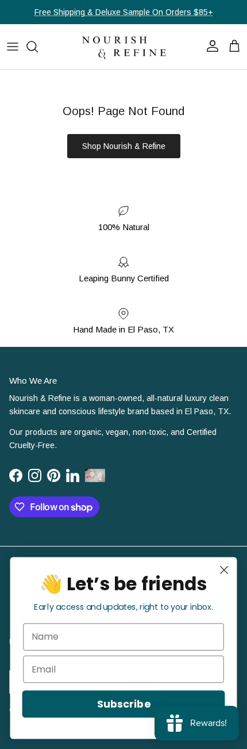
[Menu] (12, 46)
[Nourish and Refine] (123, 46)
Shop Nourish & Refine (123, 146)
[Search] (38, 46)
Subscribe (123, 704)
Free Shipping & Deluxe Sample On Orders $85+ (123, 12)
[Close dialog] (224, 570)
